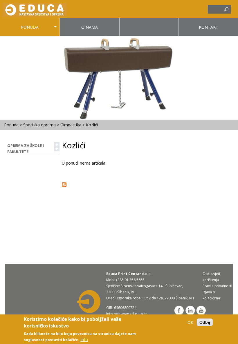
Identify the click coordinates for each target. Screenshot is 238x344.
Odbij (204, 322)
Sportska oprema (39, 125)
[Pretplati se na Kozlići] (64, 185)
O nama (89, 27)
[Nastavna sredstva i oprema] (35, 15)
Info (84, 339)
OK (190, 322)
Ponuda (19, 30)
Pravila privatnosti (217, 285)
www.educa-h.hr (134, 313)
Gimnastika (70, 125)
